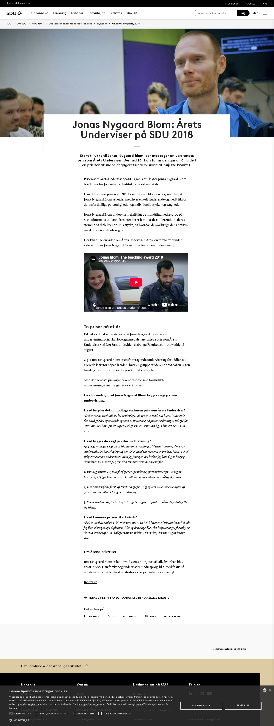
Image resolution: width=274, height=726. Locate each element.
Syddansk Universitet (19, 3)
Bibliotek (116, 13)
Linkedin (132, 616)
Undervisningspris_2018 (126, 23)
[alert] (137, 705)
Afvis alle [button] (243, 705)
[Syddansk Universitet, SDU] (14, 13)
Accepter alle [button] (201, 705)
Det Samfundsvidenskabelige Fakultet (70, 23)
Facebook (94, 616)
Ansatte (250, 3)
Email (153, 616)
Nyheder (77, 13)
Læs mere (14, 708)
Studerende (231, 3)
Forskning (60, 13)
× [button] (269, 689)
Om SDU (132, 13)
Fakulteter (37, 23)
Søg (243, 13)
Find (265, 3)
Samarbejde (96, 13)
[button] (11, 713)
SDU (9, 23)
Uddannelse (39, 13)
